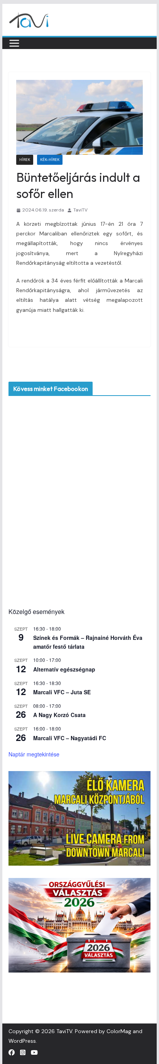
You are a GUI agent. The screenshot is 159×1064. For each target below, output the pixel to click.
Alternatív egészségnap (64, 669)
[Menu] (14, 43)
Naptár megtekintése (33, 754)
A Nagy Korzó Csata (59, 715)
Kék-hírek (49, 159)
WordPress (22, 1040)
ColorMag (119, 1031)
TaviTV (80, 210)
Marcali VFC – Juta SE (62, 692)
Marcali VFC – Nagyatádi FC (69, 738)
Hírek (24, 159)
